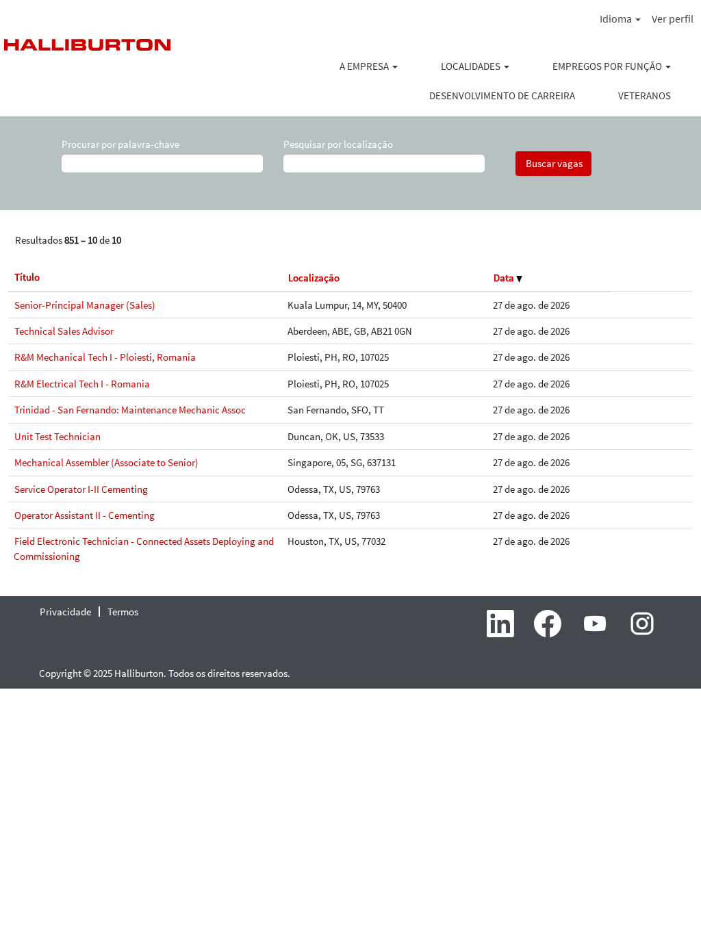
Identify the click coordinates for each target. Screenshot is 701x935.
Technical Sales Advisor (64, 330)
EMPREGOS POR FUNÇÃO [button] (608, 66)
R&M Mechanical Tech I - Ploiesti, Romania (105, 356)
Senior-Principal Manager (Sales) (84, 304)
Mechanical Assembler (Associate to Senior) (106, 462)
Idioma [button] (617, 18)
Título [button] (27, 276)
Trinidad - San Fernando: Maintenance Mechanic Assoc (130, 409)
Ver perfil (672, 18)
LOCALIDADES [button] (471, 66)
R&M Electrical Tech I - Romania (82, 383)
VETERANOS (644, 95)
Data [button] (505, 277)
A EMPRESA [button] (365, 66)
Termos (122, 611)
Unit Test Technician (57, 436)
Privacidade (65, 611)
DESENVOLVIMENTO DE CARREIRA (502, 95)
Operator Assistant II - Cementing (84, 515)
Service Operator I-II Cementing (81, 489)
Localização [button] (314, 277)
